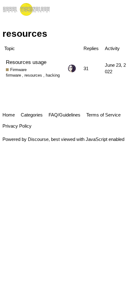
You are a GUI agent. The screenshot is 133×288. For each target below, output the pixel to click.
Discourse (38, 139)
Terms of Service (103, 114)
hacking (53, 75)
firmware (13, 75)
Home (8, 114)
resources (33, 75)
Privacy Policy (17, 126)
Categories (32, 114)
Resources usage (26, 62)
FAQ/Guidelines (64, 114)
